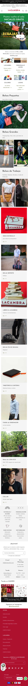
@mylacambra (14, 606)
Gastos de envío (6, 614)
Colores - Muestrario (7, 639)
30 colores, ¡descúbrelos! (6, 86)
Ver (4, 242)
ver (20, 36)
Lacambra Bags (12, 685)
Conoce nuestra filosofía (7, 69)
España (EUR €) (9, 677)
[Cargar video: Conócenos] (7, 590)
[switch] (3, 669)
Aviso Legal (5, 627)
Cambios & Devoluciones (8, 620)
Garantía (5, 617)
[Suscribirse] (23, 553)
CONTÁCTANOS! (6, 630)
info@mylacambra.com (8, 563)
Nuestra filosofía (6, 646)
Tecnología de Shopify (17, 685)
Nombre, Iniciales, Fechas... (20, 71)
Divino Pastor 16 (7, 573)
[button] (1, 10)
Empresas (5, 649)
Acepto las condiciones (14, 556)
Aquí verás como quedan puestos (21, 87)
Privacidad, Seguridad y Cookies (10, 624)
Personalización (6, 642)
